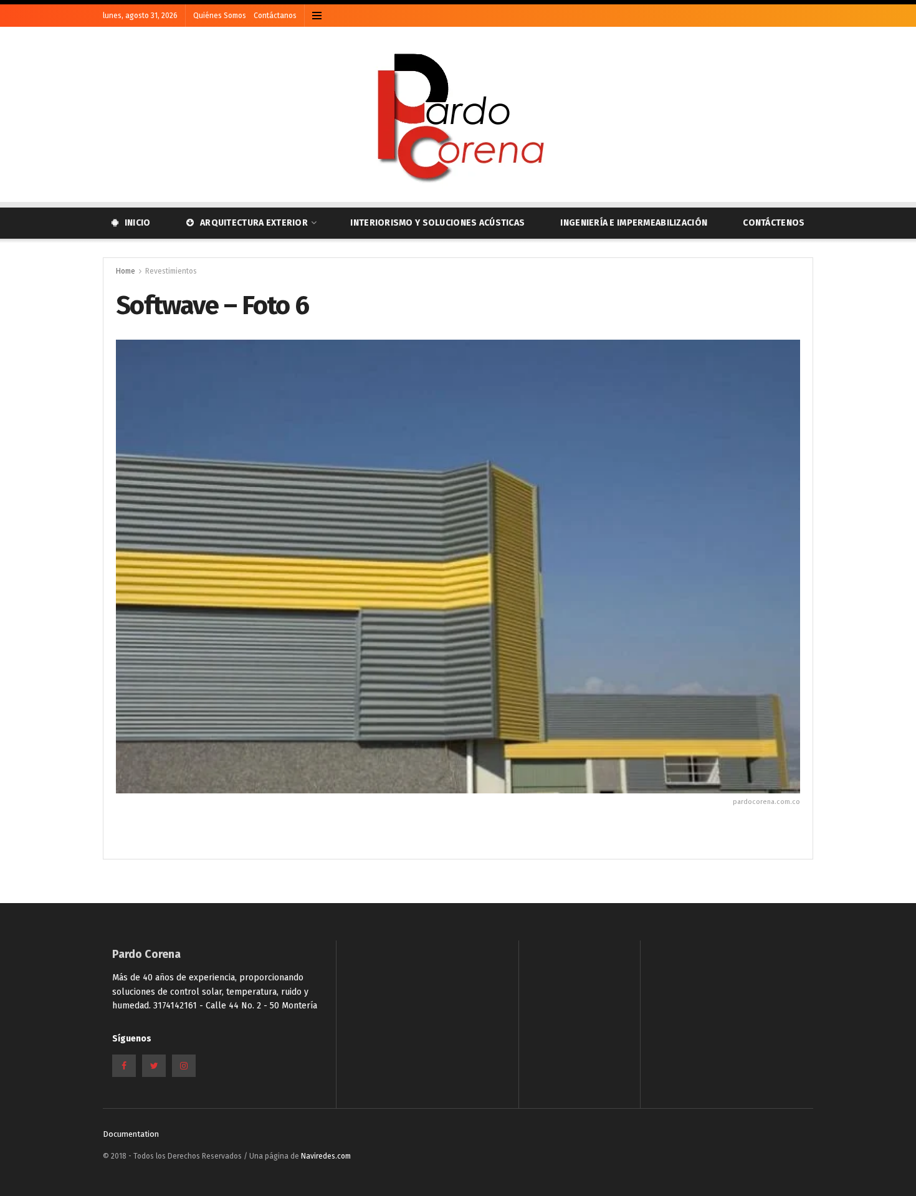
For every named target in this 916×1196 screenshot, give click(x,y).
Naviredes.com (326, 1156)
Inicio (138, 223)
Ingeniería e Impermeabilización (633, 223)
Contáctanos (275, 15)
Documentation (131, 1134)
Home (125, 271)
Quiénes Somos (219, 15)
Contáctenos (773, 223)
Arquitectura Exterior (254, 223)
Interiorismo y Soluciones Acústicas (437, 223)
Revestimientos (171, 271)
